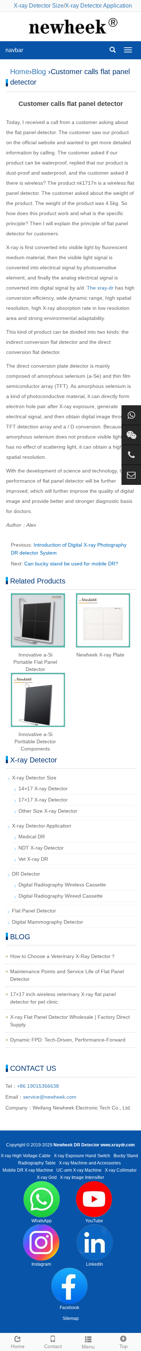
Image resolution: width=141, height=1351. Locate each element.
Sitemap (71, 1318)
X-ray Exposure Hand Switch (82, 1155)
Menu (88, 1347)
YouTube (94, 1220)
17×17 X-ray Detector (43, 800)
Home (19, 72)
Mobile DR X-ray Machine (28, 1170)
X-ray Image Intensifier (82, 1177)
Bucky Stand (126, 1155)
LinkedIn (94, 1264)
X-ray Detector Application (98, 6)
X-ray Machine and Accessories (90, 1163)
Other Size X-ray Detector (47, 811)
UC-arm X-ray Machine (79, 1170)
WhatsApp (41, 1220)
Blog (39, 72)
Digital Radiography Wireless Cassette (62, 885)
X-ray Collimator (121, 1170)
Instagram (41, 1264)
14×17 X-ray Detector (43, 788)
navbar (14, 50)
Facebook (69, 1307)
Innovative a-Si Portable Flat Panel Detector (35, 662)
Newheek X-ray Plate (100, 655)
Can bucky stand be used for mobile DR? (71, 564)
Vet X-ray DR (33, 859)
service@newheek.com (49, 1097)
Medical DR (31, 836)
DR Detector (26, 874)
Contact (53, 1346)
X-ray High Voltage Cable (26, 1155)
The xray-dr (100, 288)
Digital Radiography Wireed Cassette (60, 896)
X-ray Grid (47, 1177)
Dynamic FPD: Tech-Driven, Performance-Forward (67, 1040)
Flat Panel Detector (34, 911)
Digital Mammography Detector (47, 922)
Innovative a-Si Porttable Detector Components (35, 741)
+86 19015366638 (38, 1086)
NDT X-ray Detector (41, 848)
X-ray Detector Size (39, 6)
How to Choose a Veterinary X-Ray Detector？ (63, 956)
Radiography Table (37, 1163)
